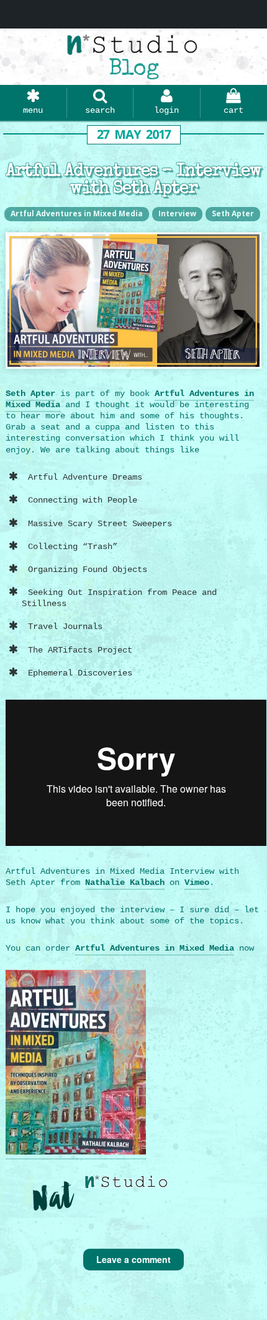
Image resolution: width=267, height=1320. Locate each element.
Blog (133, 70)
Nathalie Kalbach (125, 882)
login (166, 110)
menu (33, 110)
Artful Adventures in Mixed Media (77, 213)
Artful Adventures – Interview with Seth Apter (133, 180)
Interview (177, 213)
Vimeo (196, 882)
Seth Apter (233, 213)
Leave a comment (133, 1259)
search (100, 110)
